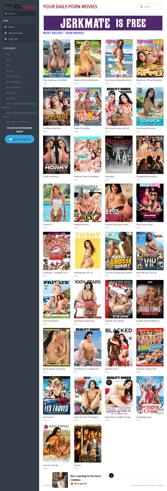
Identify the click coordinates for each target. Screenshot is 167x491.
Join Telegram (21, 139)
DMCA (160, 485)
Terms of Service (137, 485)
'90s (8, 65)
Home (11, 26)
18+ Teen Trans (13, 87)
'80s (8, 59)
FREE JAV (13, 39)
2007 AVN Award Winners (18, 122)
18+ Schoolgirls (13, 81)
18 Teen (9, 70)
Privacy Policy (151, 485)
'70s (8, 54)
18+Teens (10, 98)
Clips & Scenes (15, 33)
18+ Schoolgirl (13, 76)
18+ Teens (11, 92)
